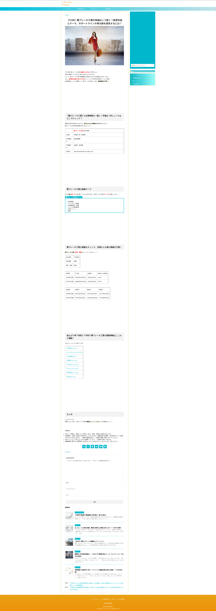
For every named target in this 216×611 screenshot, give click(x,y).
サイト (67, 495)
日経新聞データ (71, 356)
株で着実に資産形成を (108, 606)
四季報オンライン (72, 348)
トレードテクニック (67, 9)
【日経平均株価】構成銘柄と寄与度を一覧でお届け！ (91, 515)
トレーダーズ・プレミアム (74, 352)
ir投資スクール (71, 376)
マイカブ (65, 5)
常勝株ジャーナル (72, 360)
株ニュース (94, 9)
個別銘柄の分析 (81, 9)
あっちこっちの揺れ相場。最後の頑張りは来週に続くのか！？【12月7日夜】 (98, 528)
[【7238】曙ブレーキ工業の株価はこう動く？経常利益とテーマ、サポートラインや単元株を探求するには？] (96, 446)
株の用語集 (108, 9)
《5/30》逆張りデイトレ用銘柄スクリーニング (89, 541)
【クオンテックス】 (72, 368)
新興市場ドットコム (72, 372)
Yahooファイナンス (73, 364)
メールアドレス (70, 489)
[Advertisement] (94, 100)
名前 (67, 482)
